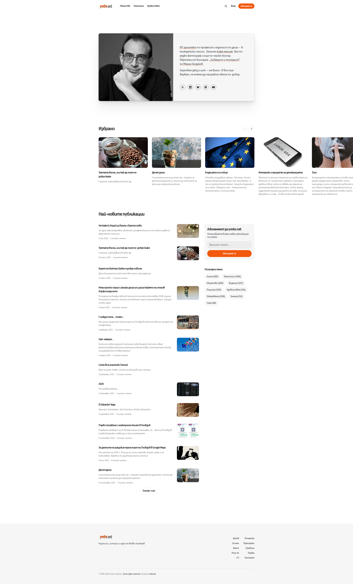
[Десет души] (178, 161)
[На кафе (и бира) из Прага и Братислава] (149, 232)
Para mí (235, 553)
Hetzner (153, 574)
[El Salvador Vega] (149, 410)
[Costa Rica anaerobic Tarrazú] (149, 369)
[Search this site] (226, 6)
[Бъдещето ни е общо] (232, 165)
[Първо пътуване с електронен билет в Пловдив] (149, 431)
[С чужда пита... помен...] (149, 323)
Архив (236, 538)
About (236, 548)
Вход (233, 6)
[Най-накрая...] (149, 347)
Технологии (138, 6)
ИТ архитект (188, 47)
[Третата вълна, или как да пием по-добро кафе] (125, 160)
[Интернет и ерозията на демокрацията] (285, 166)
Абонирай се (246, 6)
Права (251, 553)
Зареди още (149, 490)
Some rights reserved (131, 574)
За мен (235, 543)
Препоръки (248, 543)
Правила (250, 548)
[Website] (182, 87)
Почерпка (249, 538)
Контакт (249, 557)
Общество (125, 6)
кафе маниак (225, 51)
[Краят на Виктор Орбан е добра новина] (149, 273)
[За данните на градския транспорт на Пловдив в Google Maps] (149, 454)
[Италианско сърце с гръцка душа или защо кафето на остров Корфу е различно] (149, 297)
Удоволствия (153, 6)
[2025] (149, 389)
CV (237, 557)
